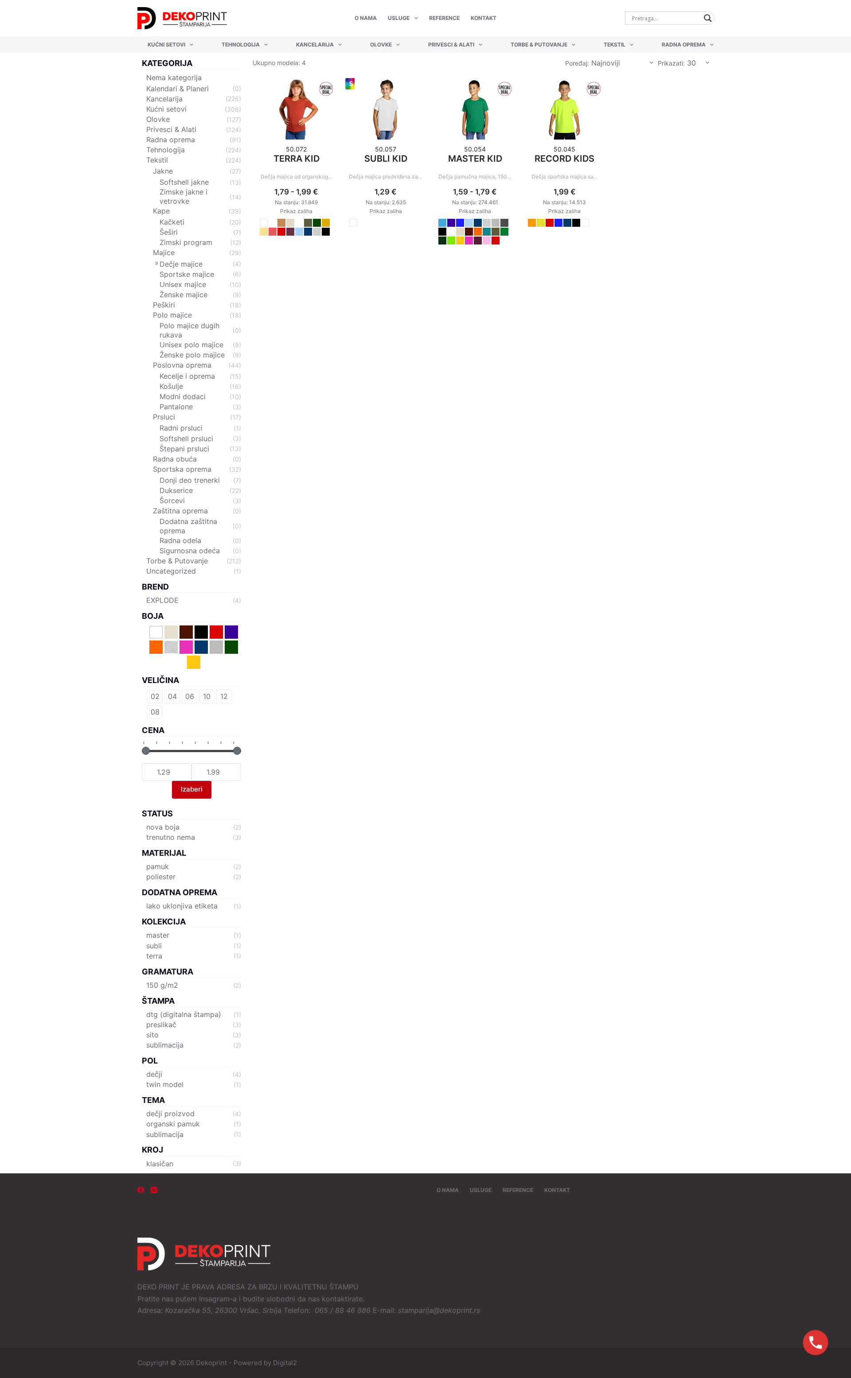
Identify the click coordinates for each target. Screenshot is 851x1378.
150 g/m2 (162, 985)
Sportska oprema (182, 469)
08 (155, 711)
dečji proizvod (170, 1113)
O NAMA (366, 18)
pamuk (157, 866)
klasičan (159, 1163)
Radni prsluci (181, 427)
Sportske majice (187, 274)
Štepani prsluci (184, 448)
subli (154, 945)
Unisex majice (183, 284)
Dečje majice (181, 264)
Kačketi (172, 221)
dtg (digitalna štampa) (183, 1014)
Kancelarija (315, 44)
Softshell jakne (184, 182)
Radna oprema (684, 44)
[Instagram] (154, 1190)
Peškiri (164, 304)
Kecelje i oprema (187, 376)
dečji (154, 1074)
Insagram (214, 1298)
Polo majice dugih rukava (189, 330)
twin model (164, 1084)
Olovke (381, 44)
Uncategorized (171, 571)
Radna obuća (175, 458)
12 (224, 696)
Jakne (163, 171)
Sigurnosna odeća (190, 550)
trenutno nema (170, 837)
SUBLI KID (385, 158)
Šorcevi (172, 500)
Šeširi (169, 232)
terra (154, 955)
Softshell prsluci (186, 438)
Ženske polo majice (192, 354)
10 (207, 696)
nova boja (163, 827)
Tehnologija (241, 44)
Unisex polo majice (191, 344)
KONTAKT (483, 18)
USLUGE (399, 18)
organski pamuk (173, 1123)
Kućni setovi (166, 44)
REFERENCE (444, 18)
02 (155, 696)
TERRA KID (296, 158)
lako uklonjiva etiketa (182, 905)
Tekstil (614, 44)
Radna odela (180, 540)
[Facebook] (140, 1190)
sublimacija (164, 1044)
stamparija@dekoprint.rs (439, 1310)
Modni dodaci (183, 396)
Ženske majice (183, 294)
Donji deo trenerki (190, 480)
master (157, 935)
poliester (161, 876)
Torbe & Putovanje (539, 44)
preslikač (161, 1024)
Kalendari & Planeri (177, 88)
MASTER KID (475, 158)
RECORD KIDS (564, 158)
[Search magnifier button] (708, 18)
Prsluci (164, 416)
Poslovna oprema (182, 365)
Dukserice (176, 490)
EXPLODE (162, 600)
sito (152, 1034)
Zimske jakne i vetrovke (183, 196)
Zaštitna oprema (180, 510)
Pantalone (176, 406)
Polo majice (172, 315)
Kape (161, 210)
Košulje (171, 386)
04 (172, 696)
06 (189, 696)
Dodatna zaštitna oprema (188, 526)
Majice (164, 252)
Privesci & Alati (451, 44)
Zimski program (186, 242)
